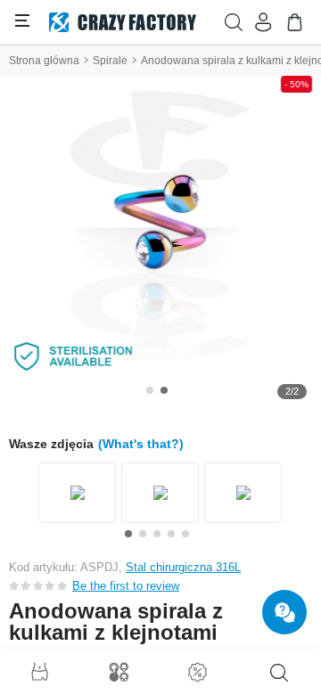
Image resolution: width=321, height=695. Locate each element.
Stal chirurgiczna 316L (183, 567)
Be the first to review (125, 586)
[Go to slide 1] (149, 390)
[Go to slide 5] (185, 533)
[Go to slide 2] (164, 390)
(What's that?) (141, 444)
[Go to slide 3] (156, 533)
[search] (279, 672)
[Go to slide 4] (171, 533)
